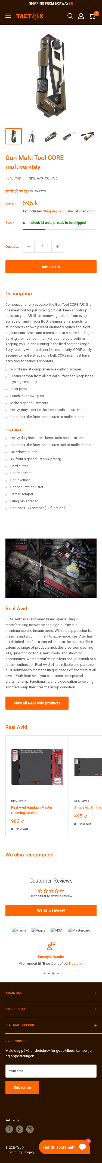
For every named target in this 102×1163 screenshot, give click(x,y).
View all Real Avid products (37, 703)
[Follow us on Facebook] (9, 1129)
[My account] (81, 16)
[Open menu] (8, 16)
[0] (92, 16)
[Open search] (70, 16)
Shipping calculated (58, 211)
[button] (16, 191)
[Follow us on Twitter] (19, 1129)
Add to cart (51, 267)
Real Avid (13, 178)
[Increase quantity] (57, 246)
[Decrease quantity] (28, 246)
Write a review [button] (51, 910)
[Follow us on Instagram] (30, 1129)
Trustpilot (76, 963)
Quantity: (12, 247)
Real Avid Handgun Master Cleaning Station (31, 810)
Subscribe (22, 1087)
